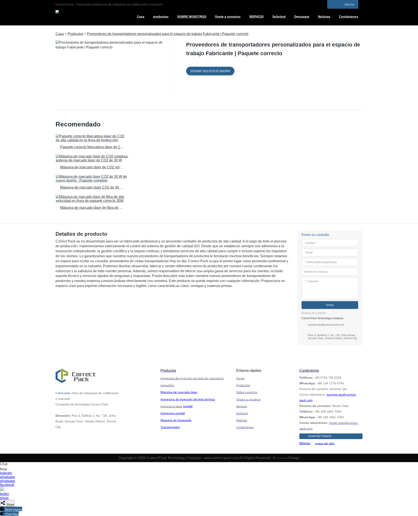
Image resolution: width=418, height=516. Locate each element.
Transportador (170, 427)
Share (10, 504)
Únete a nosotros (228, 16)
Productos (75, 34)
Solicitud (279, 16)
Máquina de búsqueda (175, 420)
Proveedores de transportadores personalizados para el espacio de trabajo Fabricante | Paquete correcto (167, 34)
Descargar (301, 16)
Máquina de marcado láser (178, 392)
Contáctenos (348, 16)
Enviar (330, 305)
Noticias (324, 16)
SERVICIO (256, 16)
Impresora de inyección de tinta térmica (187, 399)
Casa (140, 16)
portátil (187, 406)
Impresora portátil (172, 413)
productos (161, 16)
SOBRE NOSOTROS (191, 16)
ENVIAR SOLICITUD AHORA (210, 71)
